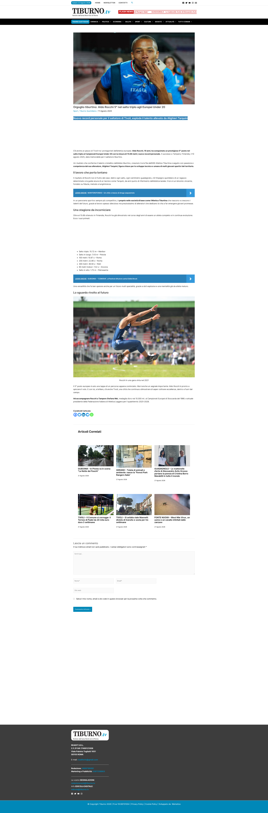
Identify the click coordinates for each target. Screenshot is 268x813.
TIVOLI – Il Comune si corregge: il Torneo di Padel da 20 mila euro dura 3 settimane (94, 520)
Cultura (147, 22)
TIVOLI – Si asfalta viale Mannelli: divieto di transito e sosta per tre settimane (132, 520)
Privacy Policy (137, 804)
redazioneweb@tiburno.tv (83, 783)
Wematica (176, 804)
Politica (105, 22)
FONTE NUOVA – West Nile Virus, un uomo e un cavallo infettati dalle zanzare (172, 520)
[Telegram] (87, 414)
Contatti (123, 3)
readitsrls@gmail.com (88, 760)
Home (97, 3)
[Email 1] (196, 3)
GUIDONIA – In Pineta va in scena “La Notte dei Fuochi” (94, 469)
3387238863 (99, 771)
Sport (137, 22)
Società (158, 22)
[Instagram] (193, 3)
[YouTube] (190, 3)
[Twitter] (186, 3)
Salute (128, 22)
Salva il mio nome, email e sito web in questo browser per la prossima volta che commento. (116, 599)
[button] (132, 2)
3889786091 (88, 768)
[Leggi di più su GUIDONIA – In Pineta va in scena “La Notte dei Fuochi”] (96, 455)
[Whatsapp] (91, 414)
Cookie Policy (151, 804)
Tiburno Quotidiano (80, 22)
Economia (117, 22)
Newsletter (109, 3)
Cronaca (94, 22)
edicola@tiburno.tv (80, 789)
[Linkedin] (83, 414)
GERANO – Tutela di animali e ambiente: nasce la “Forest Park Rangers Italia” (132, 472)
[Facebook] (183, 3)
